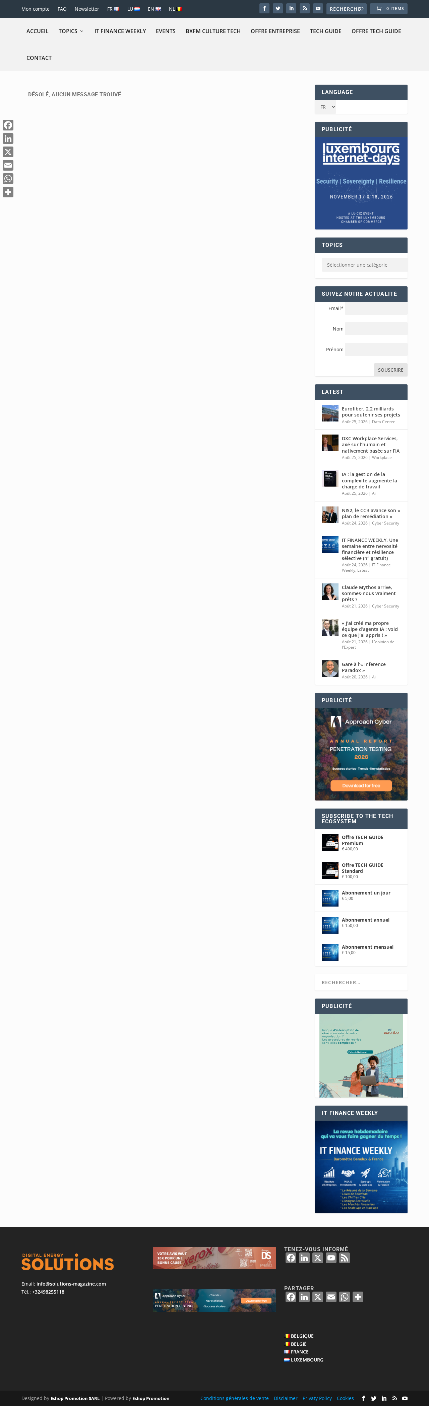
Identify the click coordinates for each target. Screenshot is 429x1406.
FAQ (62, 9)
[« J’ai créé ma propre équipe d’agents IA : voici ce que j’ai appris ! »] (330, 627)
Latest (363, 570)
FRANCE (300, 1351)
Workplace (382, 457)
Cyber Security (385, 523)
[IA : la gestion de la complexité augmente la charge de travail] (330, 478)
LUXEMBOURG (307, 1359)
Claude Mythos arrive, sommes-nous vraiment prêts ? (369, 593)
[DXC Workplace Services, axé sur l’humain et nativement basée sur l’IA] (330, 443)
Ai (374, 493)
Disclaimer (286, 1398)
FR (110, 9)
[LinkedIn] (8, 138)
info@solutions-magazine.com (71, 1284)
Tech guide (326, 31)
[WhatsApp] (8, 178)
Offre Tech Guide (376, 31)
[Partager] (8, 192)
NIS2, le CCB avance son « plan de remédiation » (371, 513)
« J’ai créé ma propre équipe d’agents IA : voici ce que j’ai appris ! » (370, 629)
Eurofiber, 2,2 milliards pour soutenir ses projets (371, 411)
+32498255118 (48, 1292)
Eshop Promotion (151, 1398)
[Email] (8, 165)
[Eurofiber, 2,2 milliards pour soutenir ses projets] (330, 413)
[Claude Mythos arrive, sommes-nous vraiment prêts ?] (330, 591)
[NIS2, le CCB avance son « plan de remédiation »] (330, 514)
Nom (338, 328)
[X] (8, 152)
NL (172, 9)
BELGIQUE (302, 1336)
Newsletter (87, 9)
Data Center (383, 422)
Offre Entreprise (275, 31)
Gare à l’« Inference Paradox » (364, 667)
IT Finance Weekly (120, 31)
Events (166, 31)
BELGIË (299, 1344)
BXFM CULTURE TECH (213, 31)
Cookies (345, 1398)
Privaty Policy (317, 1398)
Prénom (335, 349)
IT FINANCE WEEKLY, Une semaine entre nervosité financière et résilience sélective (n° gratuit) (370, 549)
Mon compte (35, 9)
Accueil (37, 31)
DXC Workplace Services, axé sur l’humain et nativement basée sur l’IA (371, 444)
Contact (39, 58)
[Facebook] (8, 125)
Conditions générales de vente (234, 1398)
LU (130, 9)
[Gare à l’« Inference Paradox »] (330, 668)
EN (152, 9)
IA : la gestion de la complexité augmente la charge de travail (369, 480)
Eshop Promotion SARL (75, 1398)
